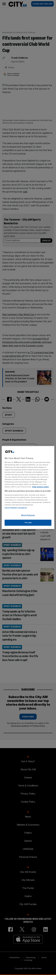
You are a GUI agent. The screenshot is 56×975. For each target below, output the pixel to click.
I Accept (28, 523)
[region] (28, 487)
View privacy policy (40, 487)
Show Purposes (28, 515)
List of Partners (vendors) (16, 508)
